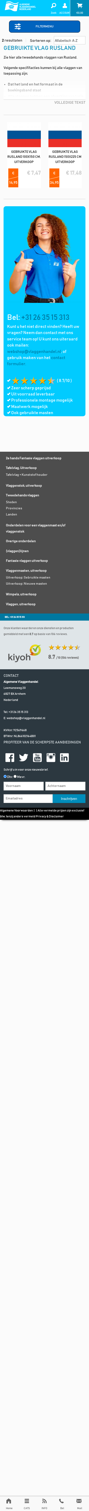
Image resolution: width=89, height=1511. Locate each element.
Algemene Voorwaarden (16, 810)
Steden (11, 502)
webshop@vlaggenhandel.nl (34, 352)
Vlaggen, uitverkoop (21, 604)
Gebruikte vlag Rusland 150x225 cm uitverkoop (65, 157)
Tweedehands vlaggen (22, 495)
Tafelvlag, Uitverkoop (21, 468)
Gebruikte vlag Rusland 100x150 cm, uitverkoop (24, 157)
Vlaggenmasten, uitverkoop (26, 570)
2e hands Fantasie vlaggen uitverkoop (33, 458)
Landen (11, 514)
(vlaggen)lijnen (17, 551)
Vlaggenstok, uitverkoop (24, 485)
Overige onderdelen (21, 541)
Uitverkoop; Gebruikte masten (28, 577)
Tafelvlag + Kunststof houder (26, 474)
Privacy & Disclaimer (50, 816)
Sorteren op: (41, 41)
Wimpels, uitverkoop (21, 594)
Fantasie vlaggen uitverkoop (27, 560)
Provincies (14, 508)
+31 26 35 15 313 (45, 318)
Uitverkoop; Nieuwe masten (26, 583)
